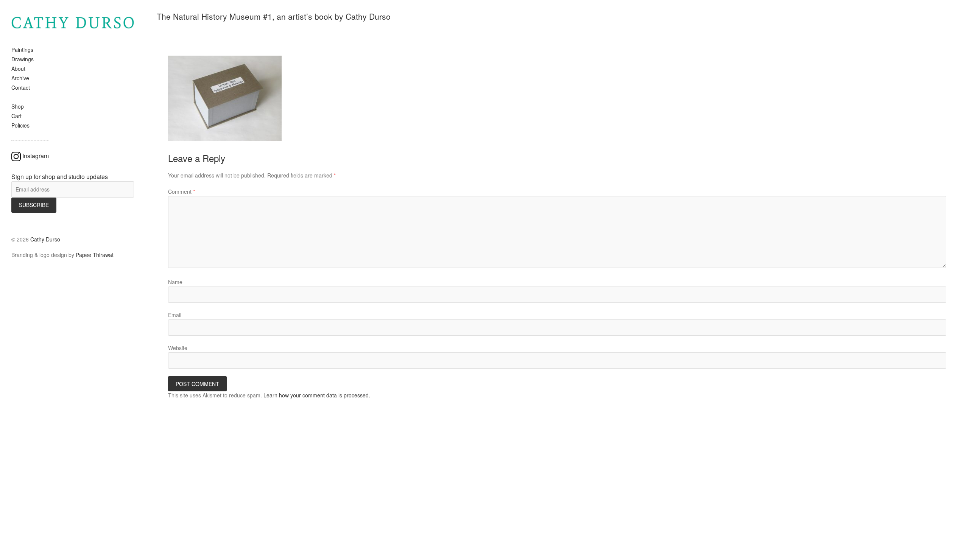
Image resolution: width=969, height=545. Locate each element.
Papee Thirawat (95, 254)
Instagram (35, 155)
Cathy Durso (45, 239)
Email (174, 315)
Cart (16, 116)
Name (175, 282)
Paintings (22, 49)
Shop (17, 106)
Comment (181, 191)
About (18, 68)
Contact (20, 87)
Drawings (22, 59)
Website (177, 348)
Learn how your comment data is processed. (316, 395)
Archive (20, 78)
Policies (20, 125)
